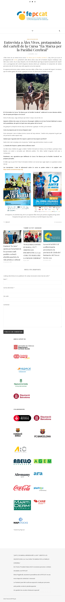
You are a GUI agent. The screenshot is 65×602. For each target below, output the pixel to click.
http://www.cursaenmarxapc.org (13, 169)
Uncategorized (32, 39)
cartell (15, 60)
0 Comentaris (58, 222)
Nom (5, 279)
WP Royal (13, 599)
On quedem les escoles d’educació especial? (26, 590)
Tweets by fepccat (19, 530)
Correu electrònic (8, 288)
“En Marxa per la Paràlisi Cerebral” (36, 57)
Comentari (6, 304)
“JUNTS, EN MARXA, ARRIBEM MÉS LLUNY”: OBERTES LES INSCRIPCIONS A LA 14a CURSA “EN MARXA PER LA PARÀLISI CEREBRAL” (31, 559)
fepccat (8, 222)
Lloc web (6, 296)
